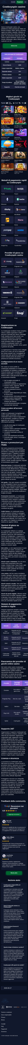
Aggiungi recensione (14, 814)
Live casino (10, 103)
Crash (16, 103)
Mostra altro (14, 873)
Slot (23, 103)
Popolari (3, 103)
